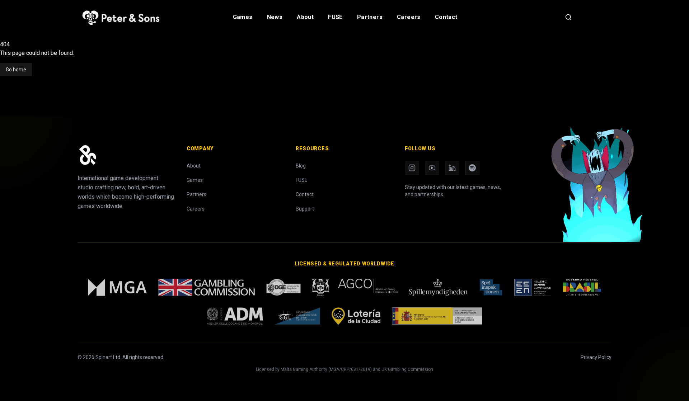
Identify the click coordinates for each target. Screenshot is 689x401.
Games (243, 17)
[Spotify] (472, 168)
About (305, 17)
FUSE (335, 17)
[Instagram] (412, 168)
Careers (409, 17)
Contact (446, 17)
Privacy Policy (596, 357)
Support (305, 209)
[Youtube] (432, 168)
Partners (370, 17)
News (275, 17)
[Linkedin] (452, 168)
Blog (301, 166)
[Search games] (568, 17)
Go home (16, 69)
